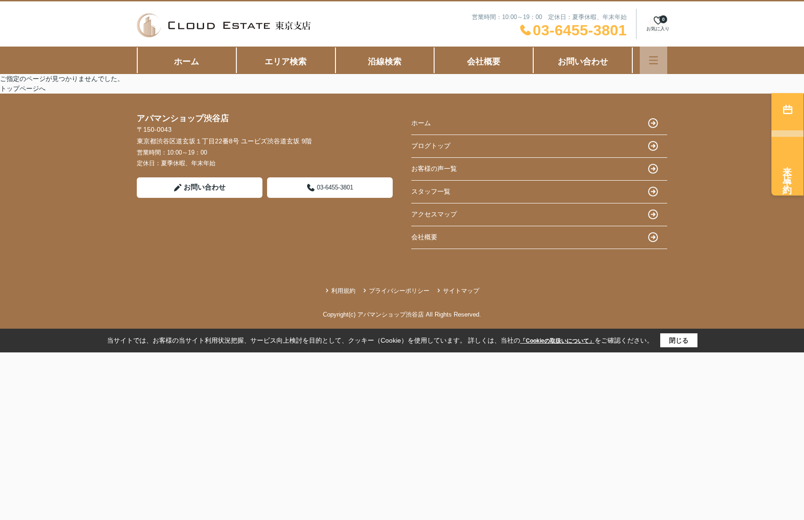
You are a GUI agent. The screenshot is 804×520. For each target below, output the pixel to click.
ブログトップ (430, 145)
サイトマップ (461, 290)
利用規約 (343, 290)
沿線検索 (385, 61)
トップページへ (23, 88)
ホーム (186, 61)
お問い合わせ (583, 61)
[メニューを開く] (653, 60)
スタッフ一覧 (430, 191)
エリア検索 (286, 61)
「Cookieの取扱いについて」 (557, 341)
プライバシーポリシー (399, 290)
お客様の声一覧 (434, 168)
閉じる (679, 340)
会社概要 (484, 61)
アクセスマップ (434, 214)
